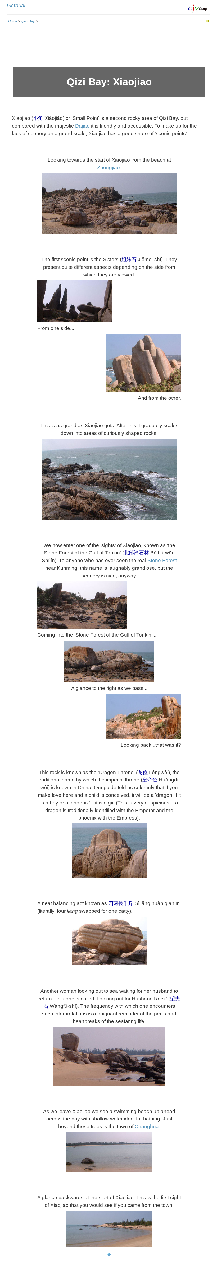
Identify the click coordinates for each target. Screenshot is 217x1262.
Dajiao (82, 126)
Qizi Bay (28, 21)
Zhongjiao (108, 167)
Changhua (147, 1126)
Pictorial (16, 5)
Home (12, 21)
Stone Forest (162, 560)
